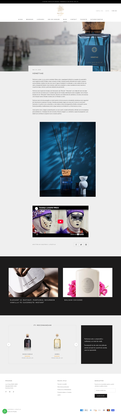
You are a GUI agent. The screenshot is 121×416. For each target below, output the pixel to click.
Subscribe (101, 395)
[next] (76, 344)
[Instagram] (9, 392)
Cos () (114, 10)
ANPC (59, 395)
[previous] (9, 344)
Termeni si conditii (62, 384)
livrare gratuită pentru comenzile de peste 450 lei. (60, 1)
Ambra (57, 354)
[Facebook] (6, 392)
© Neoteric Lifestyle (14, 409)
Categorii (40, 19)
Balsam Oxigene (73, 300)
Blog (65, 19)
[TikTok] (13, 392)
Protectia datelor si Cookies (64, 392)
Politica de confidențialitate (64, 389)
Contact (73, 19)
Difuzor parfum (97, 19)
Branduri (29, 19)
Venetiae (44, 79)
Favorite (83, 19)
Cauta (107, 10)
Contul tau (99, 10)
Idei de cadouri (54, 19)
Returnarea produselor (63, 387)
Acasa (20, 19)
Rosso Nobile (28, 354)
